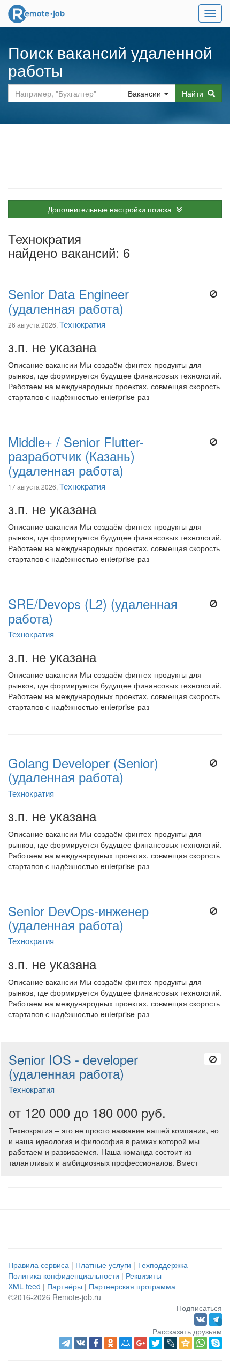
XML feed (24, 1286)
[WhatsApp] (200, 1343)
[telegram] (65, 1343)
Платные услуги (103, 1264)
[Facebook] (95, 1343)
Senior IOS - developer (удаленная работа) (73, 1066)
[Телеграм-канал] (215, 1318)
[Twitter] (155, 1343)
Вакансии (144, 93)
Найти (195, 93)
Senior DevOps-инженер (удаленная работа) (78, 918)
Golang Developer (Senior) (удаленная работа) (83, 770)
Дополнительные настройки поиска (112, 209)
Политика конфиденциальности (63, 1275)
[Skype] (215, 1343)
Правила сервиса (38, 1264)
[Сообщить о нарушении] (213, 294)
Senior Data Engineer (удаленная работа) (68, 301)
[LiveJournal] (170, 1343)
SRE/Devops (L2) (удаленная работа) (93, 611)
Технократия (82, 324)
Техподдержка (162, 1264)
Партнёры (64, 1286)
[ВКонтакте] (80, 1343)
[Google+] (140, 1343)
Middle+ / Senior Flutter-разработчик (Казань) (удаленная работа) (76, 456)
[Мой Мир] (125, 1343)
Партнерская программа (132, 1286)
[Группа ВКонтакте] (201, 1318)
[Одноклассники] (110, 1343)
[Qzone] (185, 1343)
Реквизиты (144, 1275)
